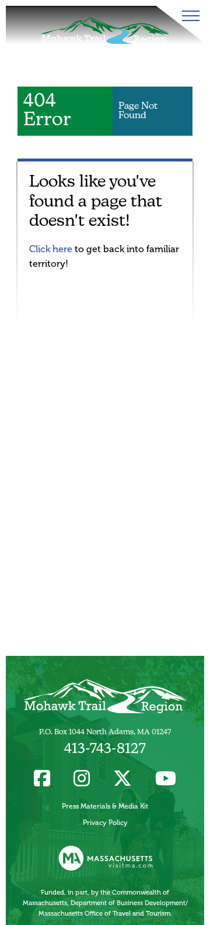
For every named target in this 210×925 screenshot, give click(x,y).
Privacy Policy (105, 823)
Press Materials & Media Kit (105, 806)
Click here (50, 249)
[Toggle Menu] (188, 16)
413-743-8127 (105, 749)
